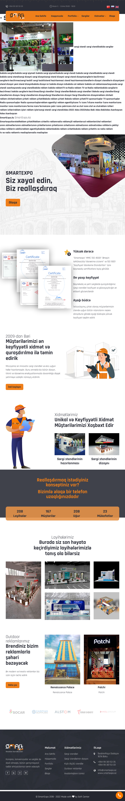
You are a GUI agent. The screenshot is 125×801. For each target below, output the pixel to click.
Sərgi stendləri (71, 753)
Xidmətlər (99, 16)
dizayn (52, 369)
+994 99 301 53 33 (107, 764)
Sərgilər (85, 16)
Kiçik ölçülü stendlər (73, 763)
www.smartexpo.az (107, 773)
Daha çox (12, 685)
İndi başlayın (14, 387)
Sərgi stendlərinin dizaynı (70, 461)
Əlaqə (112, 16)
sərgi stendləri (35, 366)
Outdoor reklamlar (73, 768)
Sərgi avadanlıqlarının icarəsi (104, 463)
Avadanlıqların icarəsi (74, 773)
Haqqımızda (57, 16)
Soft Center (83, 796)
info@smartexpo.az (107, 770)
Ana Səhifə (40, 16)
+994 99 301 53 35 (107, 761)
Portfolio (72, 16)
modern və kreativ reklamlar (22, 671)
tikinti (8, 373)
